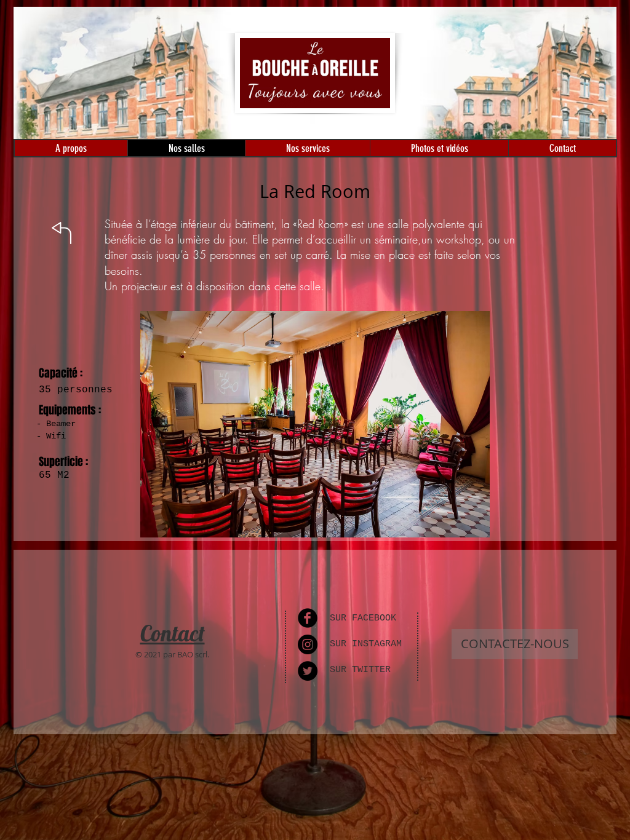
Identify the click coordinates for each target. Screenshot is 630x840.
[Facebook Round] (307, 618)
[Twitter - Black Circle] (307, 671)
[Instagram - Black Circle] (307, 644)
